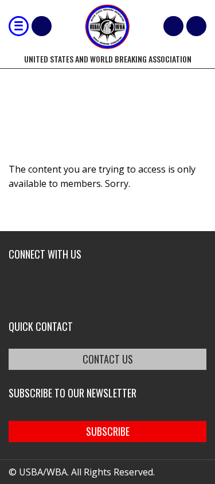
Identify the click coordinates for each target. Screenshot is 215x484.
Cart (173, 26)
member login (196, 26)
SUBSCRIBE (108, 431)
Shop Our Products (42, 26)
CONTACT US (108, 359)
